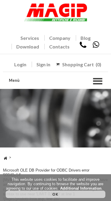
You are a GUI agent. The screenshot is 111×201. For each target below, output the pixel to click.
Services (29, 38)
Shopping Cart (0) (81, 64)
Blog (86, 38)
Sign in (43, 64)
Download (27, 46)
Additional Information (81, 188)
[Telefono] (83, 46)
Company (59, 38)
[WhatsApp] (96, 46)
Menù (14, 80)
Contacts (59, 46)
